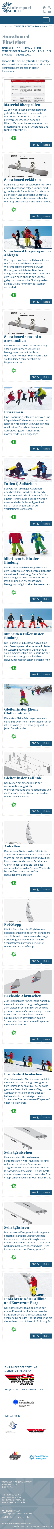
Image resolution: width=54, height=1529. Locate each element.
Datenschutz (35, 1526)
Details (46, 144)
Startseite (7, 26)
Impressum (47, 1526)
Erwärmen (13, 412)
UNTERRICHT (24, 26)
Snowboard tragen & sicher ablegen (27, 253)
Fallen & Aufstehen (20, 483)
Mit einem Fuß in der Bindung (21, 560)
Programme (41, 26)
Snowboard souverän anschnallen (22, 338)
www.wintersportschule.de (13, 1502)
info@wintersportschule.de (13, 1500)
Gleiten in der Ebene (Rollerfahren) (21, 711)
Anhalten (12, 846)
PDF (34, 144)
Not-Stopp (12, 924)
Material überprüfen (22, 104)
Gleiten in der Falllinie (23, 778)
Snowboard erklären (22, 179)
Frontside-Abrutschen (23, 1074)
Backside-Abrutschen (22, 995)
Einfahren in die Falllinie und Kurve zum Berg (25, 1300)
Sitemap (24, 1526)
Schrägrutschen (18, 1152)
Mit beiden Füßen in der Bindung (24, 636)
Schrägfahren (16, 1227)
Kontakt (15, 1526)
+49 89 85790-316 (16, 1517)
